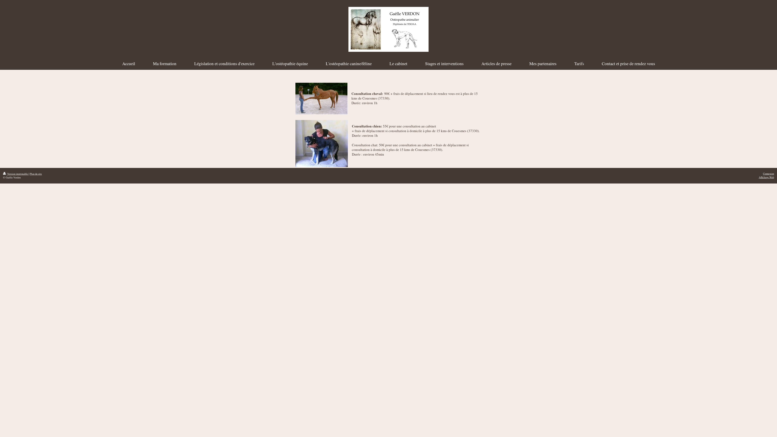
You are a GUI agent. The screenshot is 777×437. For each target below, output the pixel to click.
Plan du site (36, 174)
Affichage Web (766, 177)
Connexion (768, 173)
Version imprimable (18, 174)
